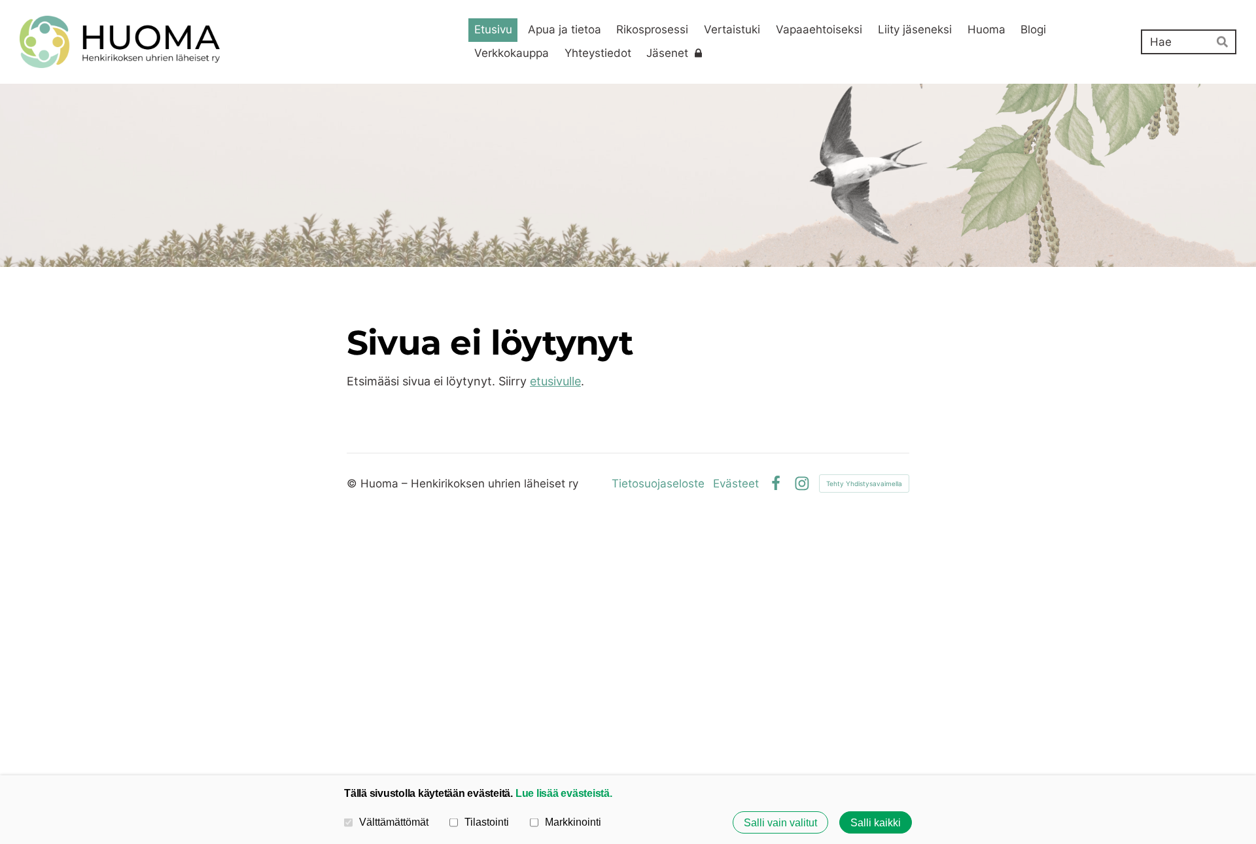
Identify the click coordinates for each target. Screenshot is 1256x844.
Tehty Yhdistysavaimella (864, 483)
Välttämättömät (393, 822)
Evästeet (736, 483)
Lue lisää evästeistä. (563, 793)
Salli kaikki (875, 822)
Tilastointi (486, 822)
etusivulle (555, 381)
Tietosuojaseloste (658, 483)
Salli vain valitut (780, 822)
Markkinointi (573, 822)
